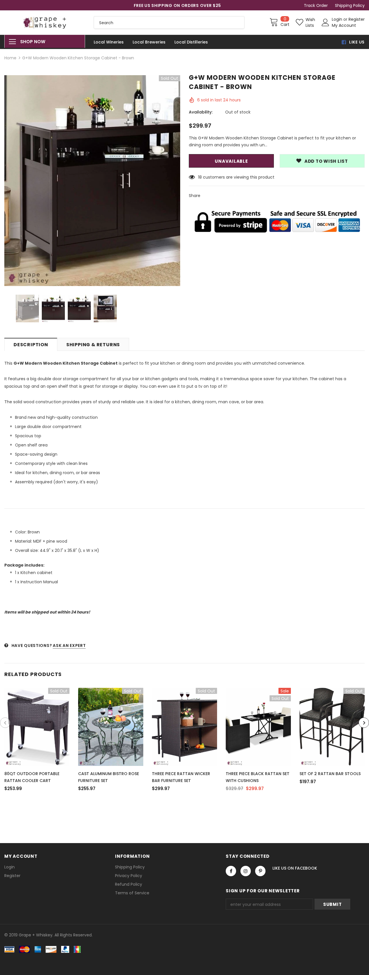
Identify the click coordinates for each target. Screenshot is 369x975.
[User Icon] (325, 22)
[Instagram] (245, 871)
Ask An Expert (69, 645)
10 (200, 177)
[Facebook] (231, 871)
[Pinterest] (260, 871)
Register (357, 19)
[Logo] (44, 22)
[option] (92, 180)
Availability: (200, 112)
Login (337, 19)
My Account (344, 25)
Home (10, 58)
